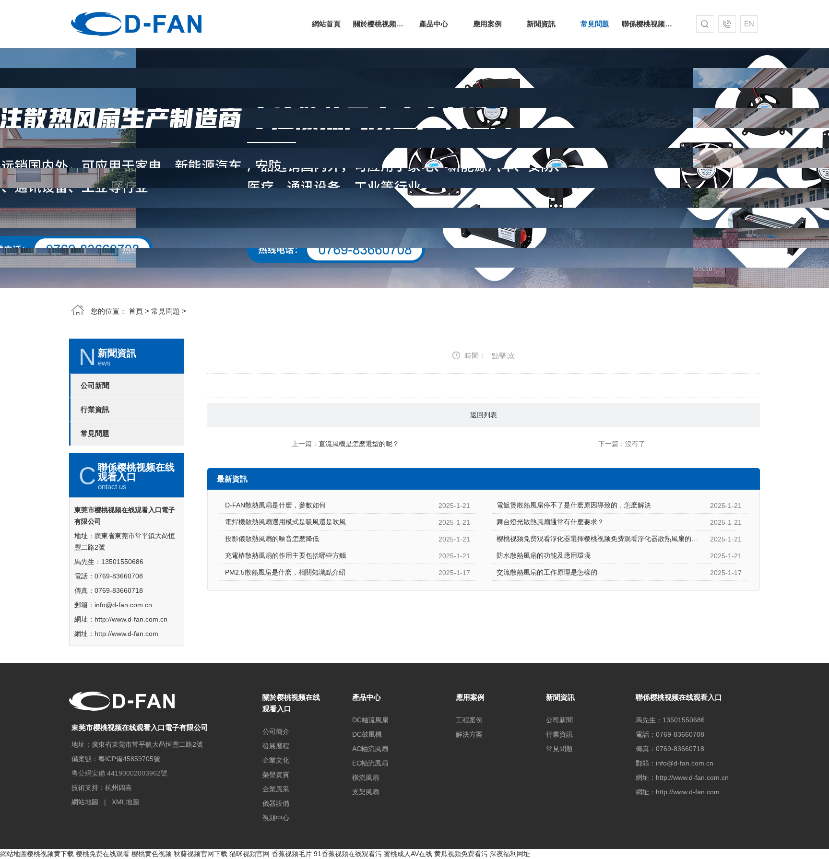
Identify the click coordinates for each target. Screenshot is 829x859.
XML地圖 (125, 802)
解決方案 (469, 734)
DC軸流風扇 (370, 720)
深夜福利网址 (510, 854)
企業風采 (275, 789)
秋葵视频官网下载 (200, 854)
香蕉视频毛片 (292, 854)
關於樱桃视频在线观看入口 (380, 24)
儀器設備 (275, 803)
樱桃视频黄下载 (50, 854)
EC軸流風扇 (370, 763)
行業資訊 (95, 409)
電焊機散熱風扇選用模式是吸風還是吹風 (285, 522)
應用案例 (487, 24)
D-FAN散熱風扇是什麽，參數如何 (275, 505)
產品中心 (433, 24)
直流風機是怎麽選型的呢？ (359, 443)
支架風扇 (365, 792)
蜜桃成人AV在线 (408, 854)
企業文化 (275, 760)
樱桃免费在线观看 (103, 854)
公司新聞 (95, 385)
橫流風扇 (365, 777)
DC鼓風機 (367, 734)
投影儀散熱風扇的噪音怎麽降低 (272, 538)
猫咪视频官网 (249, 854)
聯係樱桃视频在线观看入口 (648, 24)
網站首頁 (326, 24)
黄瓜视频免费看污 (461, 854)
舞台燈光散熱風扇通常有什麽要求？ (550, 522)
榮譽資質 (275, 774)
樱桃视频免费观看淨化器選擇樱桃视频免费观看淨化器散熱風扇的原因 (601, 538)
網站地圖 (84, 802)
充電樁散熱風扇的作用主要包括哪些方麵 (285, 555)
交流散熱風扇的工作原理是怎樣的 (547, 572)
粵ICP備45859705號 (129, 759)
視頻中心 (275, 818)
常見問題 (594, 24)
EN (749, 24)
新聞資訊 (541, 24)
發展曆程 (275, 746)
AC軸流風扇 (370, 749)
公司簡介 (275, 731)
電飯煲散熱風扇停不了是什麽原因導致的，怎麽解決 (574, 505)
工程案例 (469, 720)
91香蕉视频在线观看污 (348, 854)
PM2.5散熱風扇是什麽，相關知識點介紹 (285, 572)
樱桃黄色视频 (151, 854)
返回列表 (483, 415)
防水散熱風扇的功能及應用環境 (544, 555)
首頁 (136, 311)
